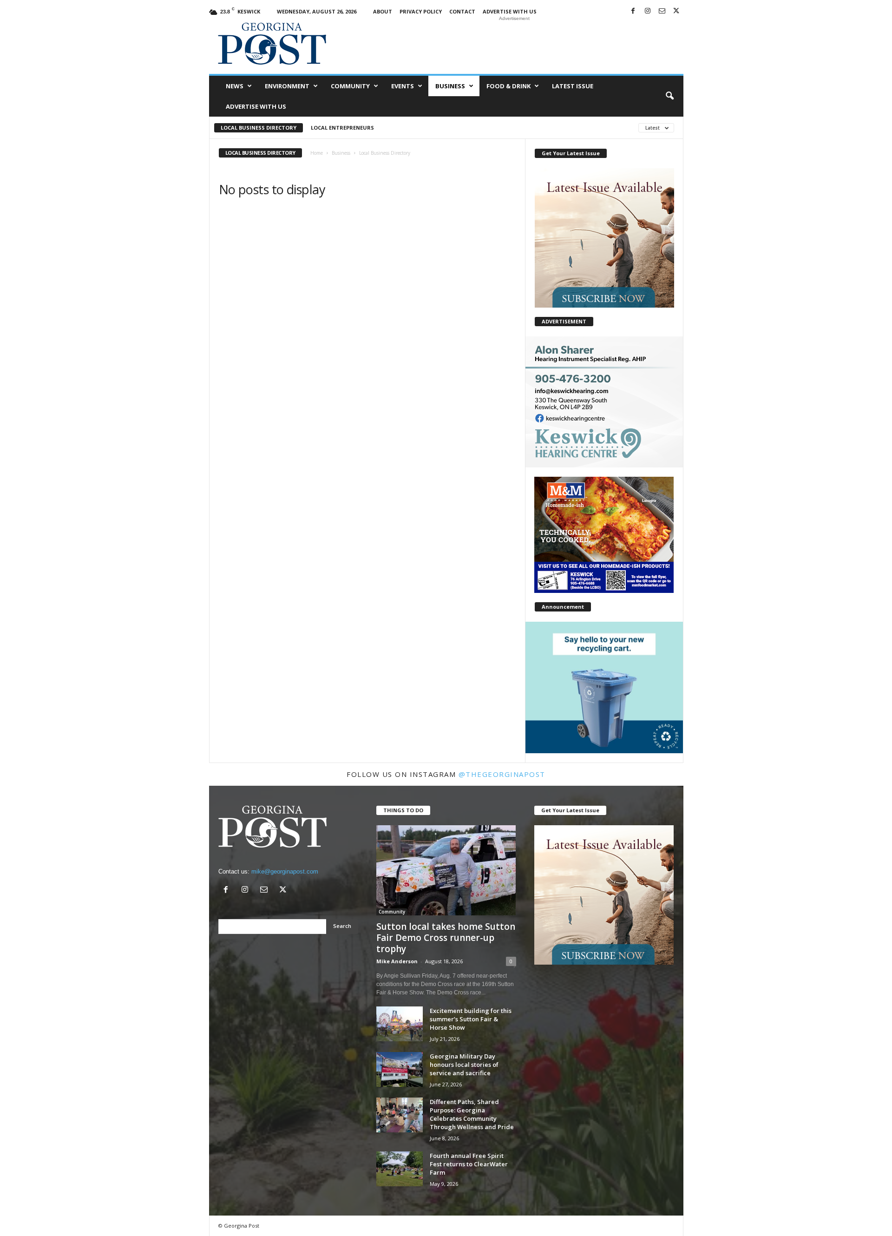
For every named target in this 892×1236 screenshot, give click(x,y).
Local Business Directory (258, 127)
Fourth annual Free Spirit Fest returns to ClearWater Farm (469, 1164)
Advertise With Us (510, 11)
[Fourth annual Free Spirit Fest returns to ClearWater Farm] (399, 1168)
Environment (287, 86)
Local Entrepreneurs (342, 127)
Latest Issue (572, 86)
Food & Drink (508, 86)
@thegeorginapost (502, 774)
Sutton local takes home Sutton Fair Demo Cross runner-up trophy (445, 937)
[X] (676, 11)
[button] (669, 96)
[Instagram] (647, 11)
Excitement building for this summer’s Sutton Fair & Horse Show (471, 1019)
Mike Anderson (397, 961)
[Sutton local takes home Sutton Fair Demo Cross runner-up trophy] (446, 870)
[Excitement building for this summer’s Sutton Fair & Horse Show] (399, 1023)
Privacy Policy (421, 11)
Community (350, 86)
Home (316, 153)
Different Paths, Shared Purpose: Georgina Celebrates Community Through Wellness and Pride (472, 1114)
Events (402, 86)
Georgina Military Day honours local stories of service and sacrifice (464, 1064)
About (382, 11)
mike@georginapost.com (284, 871)
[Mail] (662, 11)
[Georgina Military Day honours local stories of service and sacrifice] (399, 1069)
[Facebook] (633, 11)
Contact (462, 11)
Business (450, 86)
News (234, 86)
